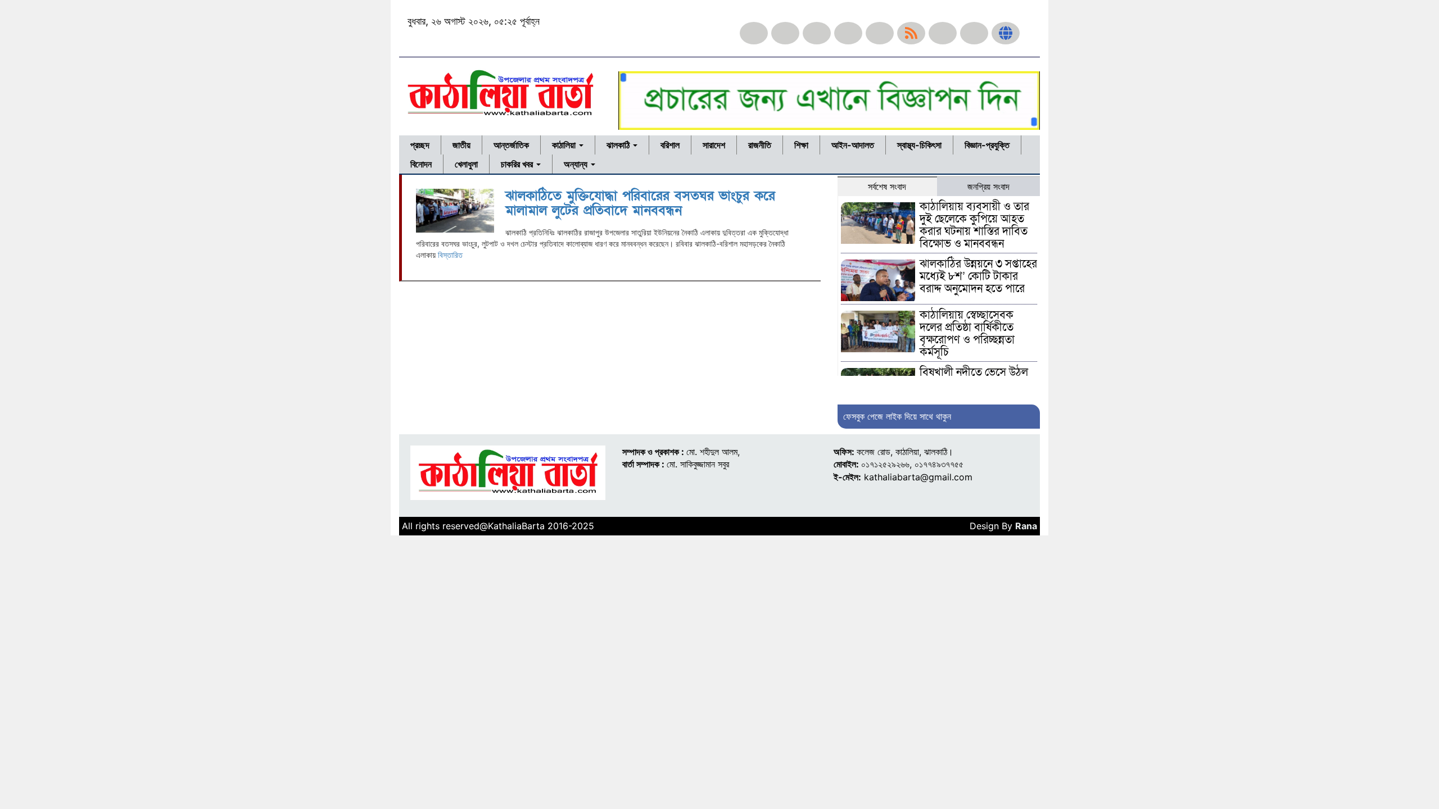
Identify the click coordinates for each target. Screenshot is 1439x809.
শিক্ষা (801, 145)
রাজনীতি (759, 145)
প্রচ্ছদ (419, 145)
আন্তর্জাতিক (511, 145)
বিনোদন (421, 164)
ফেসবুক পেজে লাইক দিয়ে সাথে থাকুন (897, 416)
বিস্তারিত (450, 255)
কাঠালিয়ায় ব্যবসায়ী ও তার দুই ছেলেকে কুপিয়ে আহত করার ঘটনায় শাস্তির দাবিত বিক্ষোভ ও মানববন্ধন (974, 225)
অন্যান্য (577, 164)
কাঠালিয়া (565, 145)
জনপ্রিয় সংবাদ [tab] (988, 186)
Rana (1026, 525)
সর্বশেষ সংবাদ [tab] (887, 186)
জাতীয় (461, 145)
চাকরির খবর (518, 164)
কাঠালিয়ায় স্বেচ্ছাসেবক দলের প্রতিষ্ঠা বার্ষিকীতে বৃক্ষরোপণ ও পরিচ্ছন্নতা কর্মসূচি (967, 334)
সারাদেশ (714, 145)
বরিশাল (670, 145)
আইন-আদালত (852, 145)
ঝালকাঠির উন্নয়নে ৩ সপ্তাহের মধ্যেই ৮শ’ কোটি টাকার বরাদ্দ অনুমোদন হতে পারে (978, 276)
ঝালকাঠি (619, 145)
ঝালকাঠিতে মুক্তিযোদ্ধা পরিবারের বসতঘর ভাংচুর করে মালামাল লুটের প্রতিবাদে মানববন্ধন (640, 203)
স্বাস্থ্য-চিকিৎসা (919, 145)
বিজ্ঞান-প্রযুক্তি (987, 145)
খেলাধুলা (466, 164)
